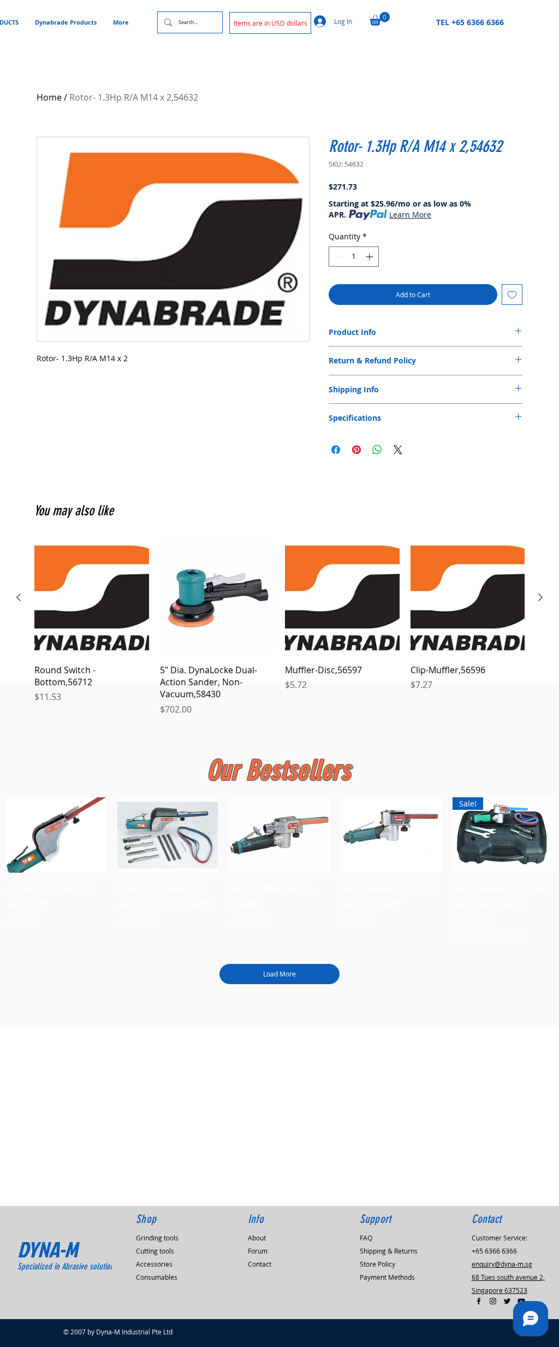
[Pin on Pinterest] (356, 449)
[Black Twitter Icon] (507, 1301)
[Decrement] (337, 256)
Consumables (156, 1277)
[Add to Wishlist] (512, 294)
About (257, 1237)
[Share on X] (398, 449)
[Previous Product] (18, 597)
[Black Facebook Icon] (478, 1301)
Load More (279, 973)
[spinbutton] (354, 256)
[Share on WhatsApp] (377, 449)
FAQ (366, 1237)
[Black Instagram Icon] (493, 1301)
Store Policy (377, 1264)
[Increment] (370, 256)
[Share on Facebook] (335, 449)
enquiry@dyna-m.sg (502, 1264)
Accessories (154, 1264)
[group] (279, 628)
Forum (257, 1250)
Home (49, 97)
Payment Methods (387, 1277)
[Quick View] (56, 835)
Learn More (410, 214)
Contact (259, 1264)
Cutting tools (155, 1250)
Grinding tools (157, 1237)
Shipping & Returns (389, 1250)
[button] (270, 23)
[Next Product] (540, 597)
